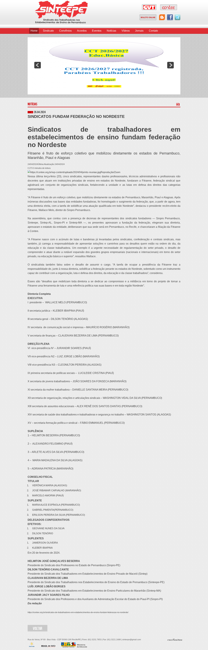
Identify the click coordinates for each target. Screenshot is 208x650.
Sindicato (48, 30)
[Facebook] (170, 17)
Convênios (65, 30)
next (170, 65)
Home (34, 30)
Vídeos (126, 30)
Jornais (139, 30)
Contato (153, 30)
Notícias (111, 30)
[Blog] (162, 17)
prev (37, 65)
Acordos (82, 30)
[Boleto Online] (148, 17)
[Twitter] (177, 17)
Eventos (96, 30)
